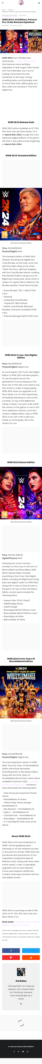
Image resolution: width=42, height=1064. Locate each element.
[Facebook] (14, 1051)
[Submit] (31, 957)
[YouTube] (23, 1051)
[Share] (11, 950)
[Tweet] (31, 950)
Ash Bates (5, 25)
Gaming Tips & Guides (9, 15)
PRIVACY (31, 1047)
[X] (18, 1051)
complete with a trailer (25, 61)
